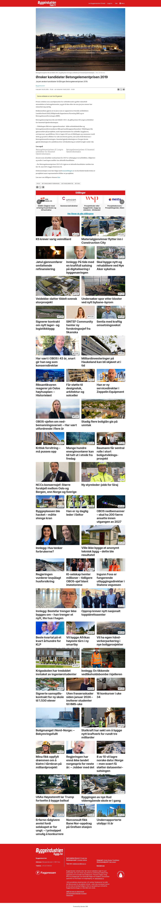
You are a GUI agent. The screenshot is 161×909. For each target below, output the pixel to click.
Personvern (69, 895)
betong (77, 183)
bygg (38, 183)
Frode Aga (84, 858)
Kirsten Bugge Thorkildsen (111, 860)
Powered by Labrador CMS (80, 906)
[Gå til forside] (47, 3)
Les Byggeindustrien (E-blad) (96, 3)
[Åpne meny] (122, 3)
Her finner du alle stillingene (80, 213)
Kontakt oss (101, 866)
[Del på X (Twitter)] (121, 89)
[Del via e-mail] (124, 89)
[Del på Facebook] (118, 89)
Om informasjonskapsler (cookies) (76, 893)
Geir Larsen (112, 862)
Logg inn (109, 3)
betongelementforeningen (51, 183)
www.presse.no (99, 878)
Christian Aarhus (82, 860)
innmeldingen (67, 171)
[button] (39, 201)
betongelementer (67, 183)
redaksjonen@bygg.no (79, 864)
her (59, 177)
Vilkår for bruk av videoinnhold (75, 891)
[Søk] (116, 3)
